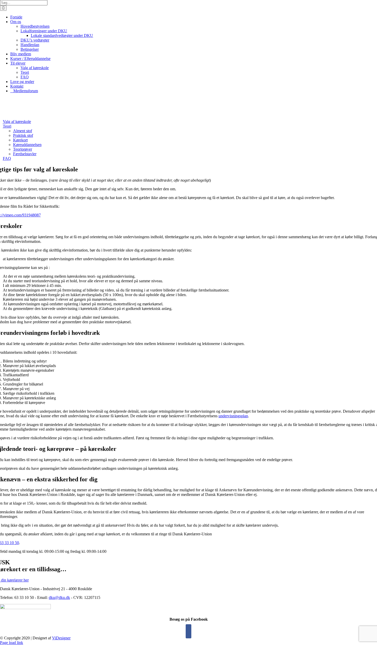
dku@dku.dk (59, 597)
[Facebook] (188, 631)
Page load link (11, 642)
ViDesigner (61, 638)
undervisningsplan (233, 416)
